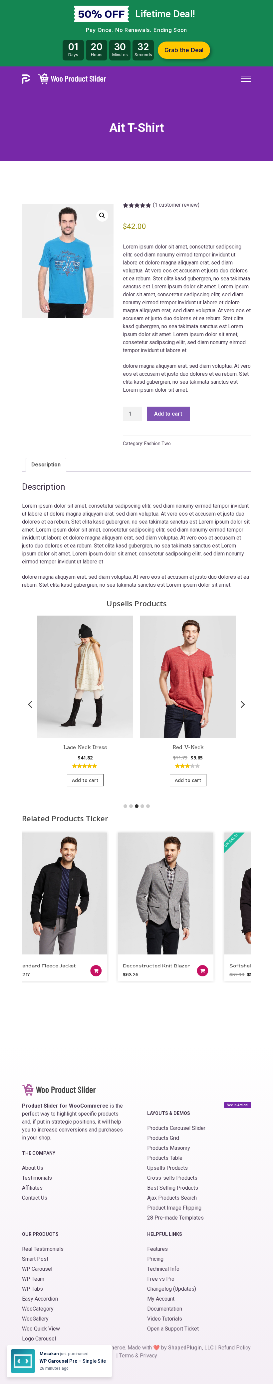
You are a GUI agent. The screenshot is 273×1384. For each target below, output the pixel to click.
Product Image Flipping (174, 1208)
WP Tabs (32, 1289)
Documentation (164, 1309)
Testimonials (37, 1178)
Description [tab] (46, 464)
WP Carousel (37, 1269)
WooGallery (35, 1319)
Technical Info (163, 1269)
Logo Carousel (39, 1338)
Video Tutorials (164, 1319)
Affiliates (32, 1188)
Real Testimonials (43, 1249)
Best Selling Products (172, 1188)
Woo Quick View (41, 1329)
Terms (126, 1355)
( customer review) (176, 205)
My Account (160, 1299)
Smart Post (35, 1259)
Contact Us (34, 1198)
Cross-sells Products (172, 1178)
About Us (32, 1168)
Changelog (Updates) (171, 1289)
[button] (102, 216)
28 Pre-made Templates (175, 1218)
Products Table (164, 1158)
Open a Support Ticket (173, 1329)
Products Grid (163, 1138)
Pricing (155, 1259)
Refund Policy (234, 1347)
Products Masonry (168, 1148)
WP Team (33, 1279)
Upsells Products (167, 1168)
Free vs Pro (160, 1279)
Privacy (148, 1355)
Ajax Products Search (172, 1198)
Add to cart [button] (85, 780)
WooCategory (38, 1309)
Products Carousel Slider (176, 1128)
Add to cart (168, 414)
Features (157, 1249)
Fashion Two (157, 443)
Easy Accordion (40, 1299)
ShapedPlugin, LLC (191, 1347)
